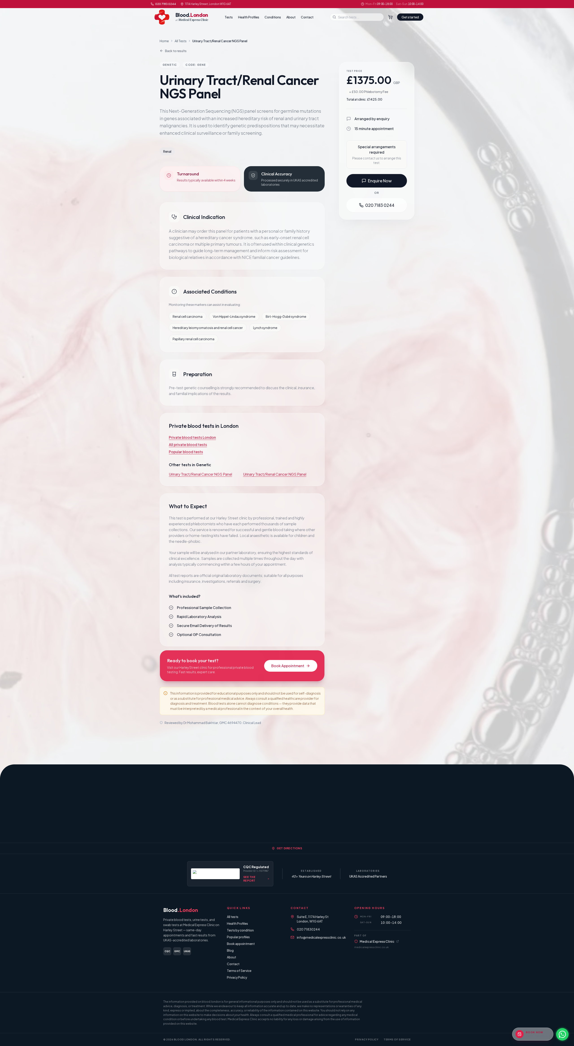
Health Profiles (248, 17)
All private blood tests (188, 444)
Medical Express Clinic (377, 941)
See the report (249, 878)
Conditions (273, 17)
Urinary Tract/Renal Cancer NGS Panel (200, 474)
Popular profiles (238, 937)
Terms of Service (239, 971)
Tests (229, 17)
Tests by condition (240, 930)
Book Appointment (287, 665)
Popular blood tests (186, 451)
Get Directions (289, 848)
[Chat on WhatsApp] (562, 1034)
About (291, 17)
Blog (230, 950)
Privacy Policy (237, 977)
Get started (410, 17)
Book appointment (241, 944)
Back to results (176, 51)
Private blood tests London (192, 437)
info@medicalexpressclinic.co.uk (321, 937)
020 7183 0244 (165, 4)
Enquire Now (380, 180)
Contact (307, 17)
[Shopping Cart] (390, 17)
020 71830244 (308, 929)
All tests (232, 917)
